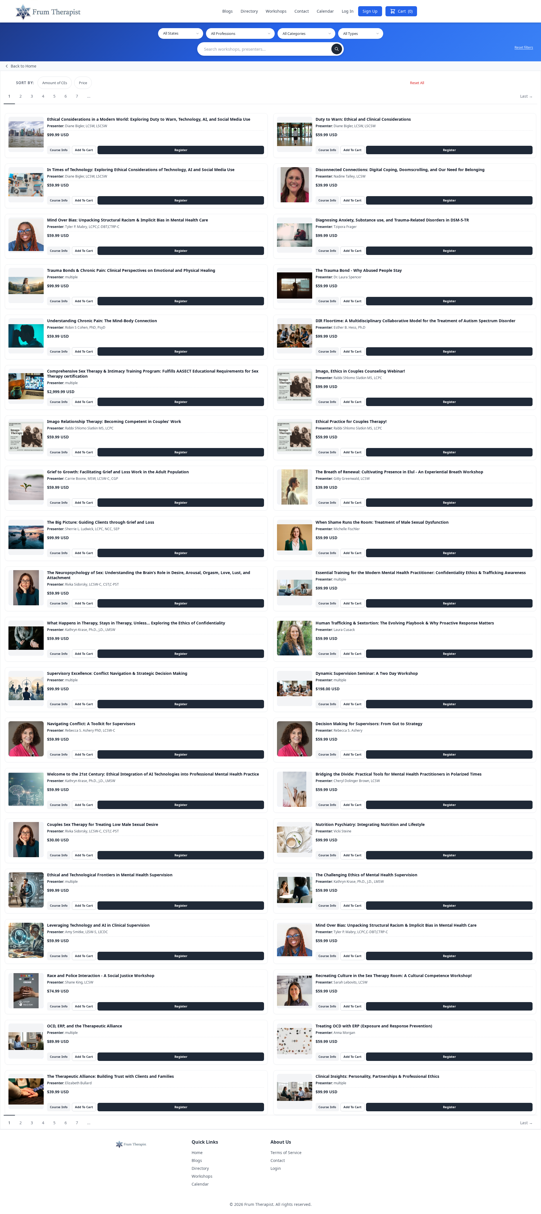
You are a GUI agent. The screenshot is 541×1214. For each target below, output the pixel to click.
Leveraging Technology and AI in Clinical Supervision (98, 925)
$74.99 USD (58, 991)
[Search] (336, 49)
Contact (301, 11)
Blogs (227, 11)
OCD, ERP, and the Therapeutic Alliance (84, 1026)
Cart (405, 11)
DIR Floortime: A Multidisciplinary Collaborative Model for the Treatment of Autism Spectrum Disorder (415, 320)
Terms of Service (285, 1152)
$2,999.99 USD (60, 391)
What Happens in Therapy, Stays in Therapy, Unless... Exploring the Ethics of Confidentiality (136, 623)
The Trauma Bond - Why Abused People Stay (359, 270)
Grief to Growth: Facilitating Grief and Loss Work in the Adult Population (118, 471)
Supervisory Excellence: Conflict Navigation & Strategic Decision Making (117, 673)
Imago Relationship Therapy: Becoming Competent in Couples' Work (114, 421)
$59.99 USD (326, 134)
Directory (249, 11)
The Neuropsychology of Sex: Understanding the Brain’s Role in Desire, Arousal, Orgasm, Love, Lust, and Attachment (148, 575)
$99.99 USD (58, 134)
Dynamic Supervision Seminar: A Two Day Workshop (367, 673)
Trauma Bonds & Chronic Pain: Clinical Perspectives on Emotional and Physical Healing (131, 270)
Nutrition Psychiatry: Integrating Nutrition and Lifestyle (370, 824)
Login (275, 1168)
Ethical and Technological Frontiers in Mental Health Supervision (109, 874)
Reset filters (524, 47)
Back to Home (23, 66)
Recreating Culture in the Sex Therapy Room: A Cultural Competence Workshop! (394, 975)
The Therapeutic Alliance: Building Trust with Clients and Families (110, 1076)
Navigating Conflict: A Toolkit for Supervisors (91, 723)
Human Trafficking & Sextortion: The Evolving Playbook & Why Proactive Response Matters (405, 623)
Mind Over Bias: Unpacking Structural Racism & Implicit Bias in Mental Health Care (127, 220)
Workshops (276, 11)
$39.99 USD (326, 185)
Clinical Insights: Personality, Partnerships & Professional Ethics (377, 1076)
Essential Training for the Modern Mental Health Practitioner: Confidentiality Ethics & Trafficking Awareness (421, 572)
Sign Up (370, 11)
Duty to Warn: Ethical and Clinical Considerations (363, 119)
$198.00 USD (328, 688)
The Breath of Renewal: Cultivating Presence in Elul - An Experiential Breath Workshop (399, 471)
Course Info (59, 150)
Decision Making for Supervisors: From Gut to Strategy (369, 723)
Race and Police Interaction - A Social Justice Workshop (100, 975)
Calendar (325, 11)
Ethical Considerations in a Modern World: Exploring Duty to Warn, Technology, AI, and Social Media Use (148, 119)
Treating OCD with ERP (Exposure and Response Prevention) (374, 1026)
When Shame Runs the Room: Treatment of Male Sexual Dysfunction (382, 522)
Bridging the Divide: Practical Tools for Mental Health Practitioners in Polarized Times (399, 774)
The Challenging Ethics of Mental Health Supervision (366, 874)
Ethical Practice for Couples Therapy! (351, 421)
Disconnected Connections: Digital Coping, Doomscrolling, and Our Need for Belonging (400, 169)
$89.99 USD (58, 1041)
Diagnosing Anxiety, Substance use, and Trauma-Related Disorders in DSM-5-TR (392, 220)
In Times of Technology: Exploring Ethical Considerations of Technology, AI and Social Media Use (140, 169)
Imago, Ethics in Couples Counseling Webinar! (360, 371)
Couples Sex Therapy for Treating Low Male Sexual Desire (102, 824)
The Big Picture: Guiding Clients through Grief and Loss (100, 522)
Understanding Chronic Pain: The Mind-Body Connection (102, 320)
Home (197, 1152)
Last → (526, 96)
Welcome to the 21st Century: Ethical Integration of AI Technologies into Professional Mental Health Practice (153, 774)
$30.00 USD (58, 840)
